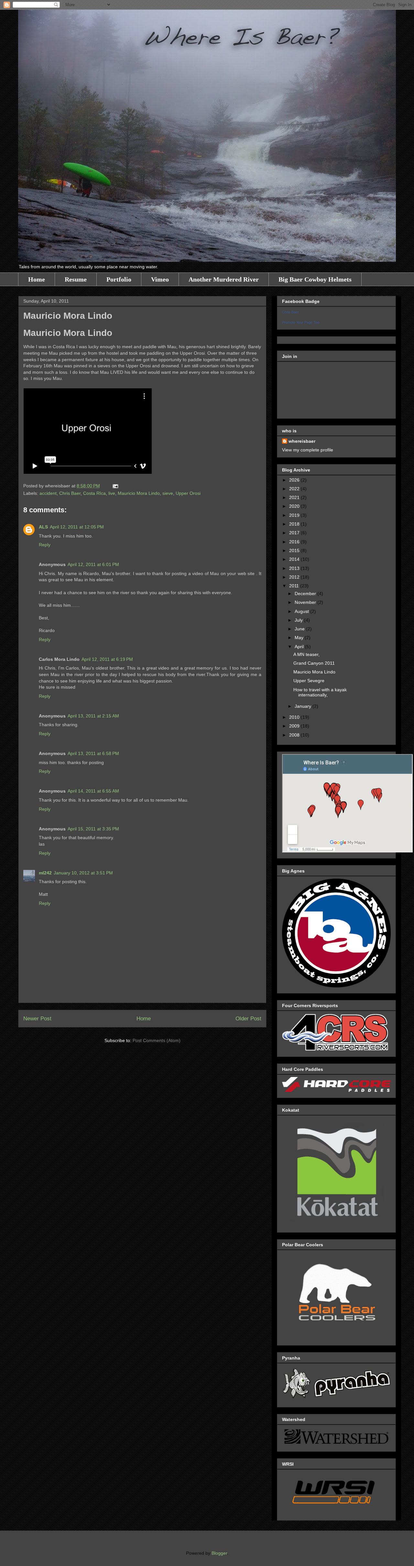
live (111, 493)
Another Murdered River (224, 279)
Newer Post (37, 1019)
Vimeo (160, 279)
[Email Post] (114, 485)
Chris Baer (70, 493)
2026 (295, 480)
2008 (295, 735)
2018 (295, 524)
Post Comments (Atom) (156, 1040)
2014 (295, 559)
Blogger (219, 1553)
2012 (295, 577)
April (300, 646)
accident (48, 493)
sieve (167, 493)
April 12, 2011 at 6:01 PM (93, 564)
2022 (295, 488)
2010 (295, 717)
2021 (295, 497)
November (306, 602)
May (300, 637)
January (303, 706)
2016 (295, 541)
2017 (295, 532)
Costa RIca (94, 493)
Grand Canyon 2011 (314, 663)
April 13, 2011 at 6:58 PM (93, 753)
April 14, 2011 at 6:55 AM (93, 791)
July (299, 620)
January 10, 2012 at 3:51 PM (83, 872)
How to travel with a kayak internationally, (320, 692)
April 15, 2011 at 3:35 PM (93, 828)
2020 (295, 506)
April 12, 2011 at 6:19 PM (107, 659)
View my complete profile (307, 449)
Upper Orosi (188, 493)
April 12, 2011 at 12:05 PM (77, 526)
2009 (295, 725)
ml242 (45, 872)
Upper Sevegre (308, 680)
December (306, 593)
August (302, 611)
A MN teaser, (306, 654)
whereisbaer (302, 441)
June (300, 628)
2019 (295, 515)
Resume (76, 279)
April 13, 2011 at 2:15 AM (93, 715)
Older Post (248, 1019)
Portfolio (118, 279)
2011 (294, 585)
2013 (295, 568)
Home (36, 279)
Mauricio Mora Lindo (139, 493)
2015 (295, 550)
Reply (44, 544)
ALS (43, 526)
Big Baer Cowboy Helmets (315, 279)
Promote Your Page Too (300, 322)
